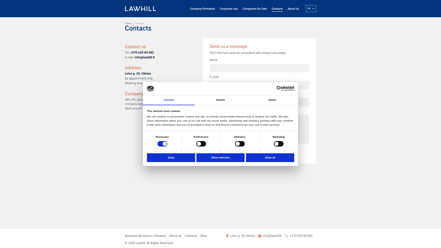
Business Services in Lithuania (145, 236)
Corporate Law (229, 8)
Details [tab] (220, 100)
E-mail (214, 77)
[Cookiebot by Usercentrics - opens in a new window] (279, 88)
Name (214, 60)
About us (175, 236)
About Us (293, 8)
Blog (204, 236)
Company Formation (202, 8)
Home (128, 23)
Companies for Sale (255, 8)
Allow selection (220, 157)
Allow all (270, 157)
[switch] (201, 144)
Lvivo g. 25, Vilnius (242, 236)
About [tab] (272, 100)
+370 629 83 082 (301, 236)
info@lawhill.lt (272, 236)
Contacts (277, 8)
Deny (171, 157)
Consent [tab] (169, 100)
